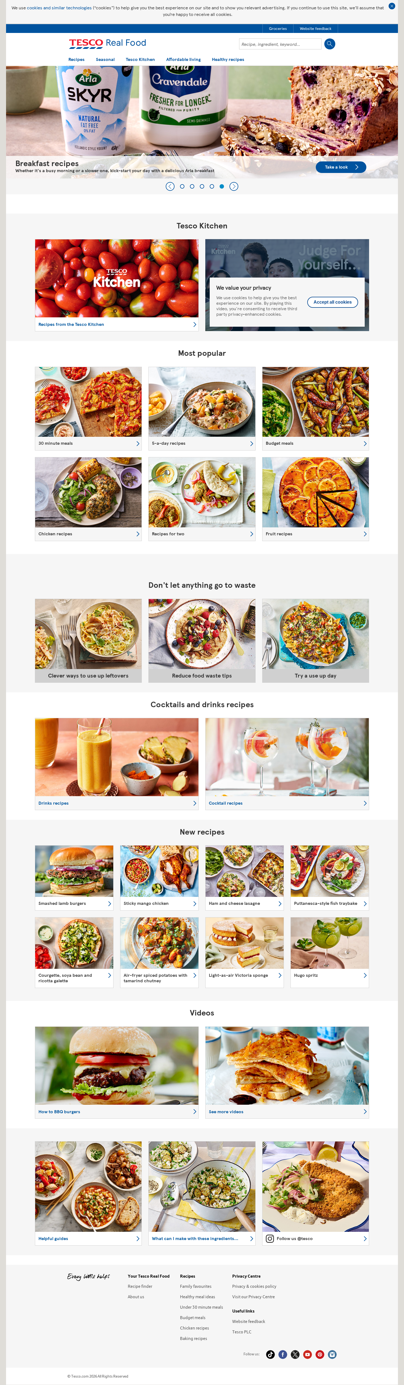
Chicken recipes (194, 1327)
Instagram (332, 1354)
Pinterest (320, 1354)
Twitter (295, 1354)
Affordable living (183, 59)
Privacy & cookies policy (254, 1286)
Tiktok (270, 1354)
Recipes (76, 59)
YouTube (307, 1354)
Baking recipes (193, 1338)
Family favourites (196, 1286)
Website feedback (248, 1321)
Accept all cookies (333, 302)
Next (233, 186)
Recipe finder (140, 1286)
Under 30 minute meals (201, 1307)
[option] (202, 122)
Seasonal (105, 59)
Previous (170, 186)
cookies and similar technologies (59, 7)
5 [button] (222, 186)
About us (136, 1296)
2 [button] (192, 186)
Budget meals (193, 1317)
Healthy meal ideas (197, 1296)
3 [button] (202, 186)
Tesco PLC (241, 1331)
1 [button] (182, 186)
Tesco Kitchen (140, 59)
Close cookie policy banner (392, 6)
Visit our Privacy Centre (253, 1296)
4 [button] (212, 186)
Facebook (282, 1354)
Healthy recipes (228, 59)
